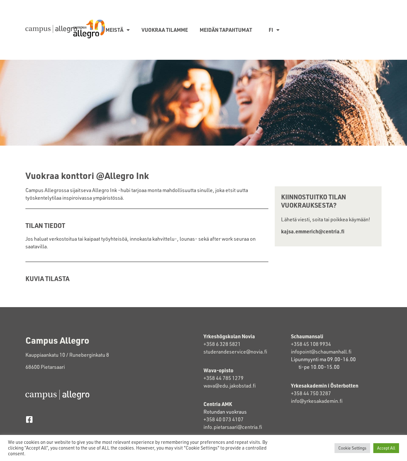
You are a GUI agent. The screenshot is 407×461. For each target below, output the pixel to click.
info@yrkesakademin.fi (316, 401)
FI (271, 29)
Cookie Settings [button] (352, 448)
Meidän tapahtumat (226, 29)
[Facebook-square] (29, 419)
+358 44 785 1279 (224, 378)
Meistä (114, 29)
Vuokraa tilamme (164, 29)
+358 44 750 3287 (311, 393)
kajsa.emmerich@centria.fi (312, 231)
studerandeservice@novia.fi (236, 351)
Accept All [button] (386, 448)
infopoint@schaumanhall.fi (321, 351)
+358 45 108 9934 (311, 344)
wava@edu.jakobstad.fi (230, 385)
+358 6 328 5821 (222, 344)
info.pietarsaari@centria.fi (233, 427)
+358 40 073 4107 (224, 419)
